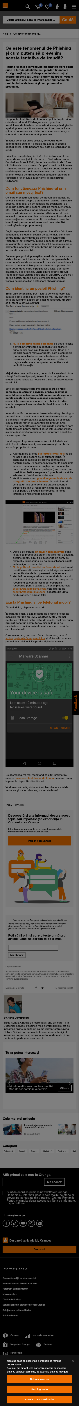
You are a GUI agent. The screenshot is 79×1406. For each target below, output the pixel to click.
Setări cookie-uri (39, 1378)
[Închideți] (73, 1361)
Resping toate (39, 1389)
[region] (39, 1380)
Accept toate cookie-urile (39, 1399)
